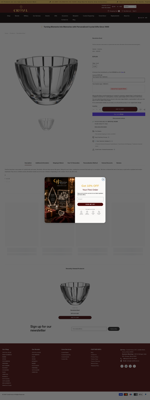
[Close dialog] (103, 179)
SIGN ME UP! (90, 204)
